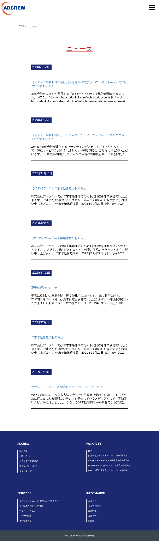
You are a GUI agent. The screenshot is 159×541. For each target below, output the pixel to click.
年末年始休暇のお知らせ (47, 337)
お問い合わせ (25, 456)
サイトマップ (25, 471)
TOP (21, 26)
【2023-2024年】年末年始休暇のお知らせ (58, 188)
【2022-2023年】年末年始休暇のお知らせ (58, 238)
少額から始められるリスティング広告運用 (108, 455)
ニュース (92, 501)
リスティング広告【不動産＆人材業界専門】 (40, 501)
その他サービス (26, 520)
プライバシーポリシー (29, 466)
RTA (90, 451)
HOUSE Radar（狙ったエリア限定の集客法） (109, 465)
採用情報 (92, 511)
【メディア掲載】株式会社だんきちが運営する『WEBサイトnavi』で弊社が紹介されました (79, 83)
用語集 (91, 520)
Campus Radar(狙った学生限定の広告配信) (108, 460)
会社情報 (23, 451)
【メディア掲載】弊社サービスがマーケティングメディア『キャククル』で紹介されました (79, 136)
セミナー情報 (94, 506)
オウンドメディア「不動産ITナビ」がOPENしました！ (67, 387)
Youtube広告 (25, 516)
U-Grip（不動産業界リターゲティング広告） (108, 470)
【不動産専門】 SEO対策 (31, 506)
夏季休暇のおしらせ (44, 287)
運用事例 (92, 516)
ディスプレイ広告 (27, 511)
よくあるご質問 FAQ (29, 461)
